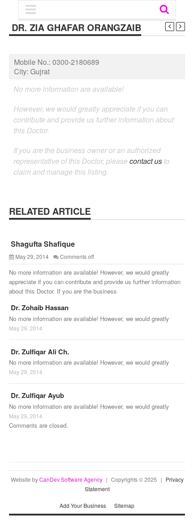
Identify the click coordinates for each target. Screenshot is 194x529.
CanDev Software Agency (70, 479)
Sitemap (124, 505)
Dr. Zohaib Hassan (39, 307)
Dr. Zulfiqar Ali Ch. (39, 352)
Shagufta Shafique (42, 244)
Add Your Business (83, 505)
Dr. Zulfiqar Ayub (36, 395)
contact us (145, 161)
